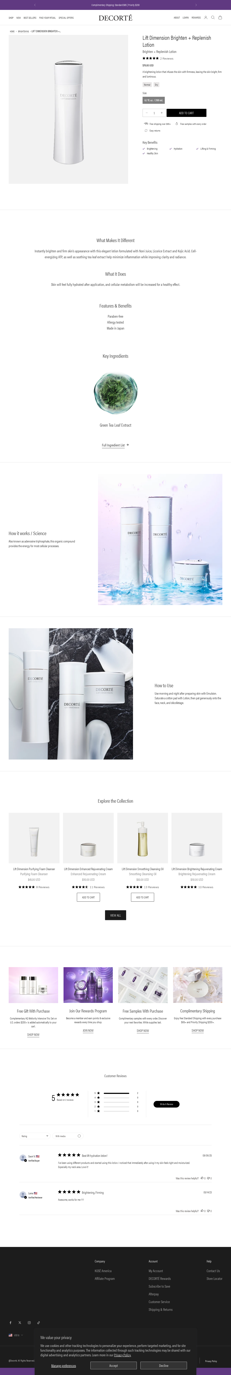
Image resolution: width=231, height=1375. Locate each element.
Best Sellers (30, 17)
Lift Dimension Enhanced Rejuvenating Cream (88, 869)
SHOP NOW (33, 1034)
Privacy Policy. (122, 1354)
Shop (11, 17)
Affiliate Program (105, 1278)
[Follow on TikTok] (38, 1322)
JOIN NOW (88, 1030)
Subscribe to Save (159, 1286)
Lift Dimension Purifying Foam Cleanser (34, 869)
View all (115, 915)
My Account (156, 1270)
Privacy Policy (211, 1361)
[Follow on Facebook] (10, 1322)
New (18, 17)
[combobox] (35, 1136)
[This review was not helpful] (208, 1178)
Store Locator (214, 1278)
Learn (186, 17)
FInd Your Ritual (47, 17)
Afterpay (154, 1293)
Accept (113, 1365)
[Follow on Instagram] (29, 1322)
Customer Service (159, 1301)
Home (12, 31)
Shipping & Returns (161, 1309)
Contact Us (213, 1270)
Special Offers (66, 17)
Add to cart (186, 112)
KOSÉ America (103, 1270)
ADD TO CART (88, 897)
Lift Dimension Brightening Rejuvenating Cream (197, 869)
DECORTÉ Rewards (160, 1278)
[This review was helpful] (202, 1178)
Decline (163, 1365)
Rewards (196, 17)
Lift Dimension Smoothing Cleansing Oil (143, 869)
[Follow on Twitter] (20, 1322)
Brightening (23, 31)
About (177, 17)
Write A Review (166, 1104)
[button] (116, 1093)
